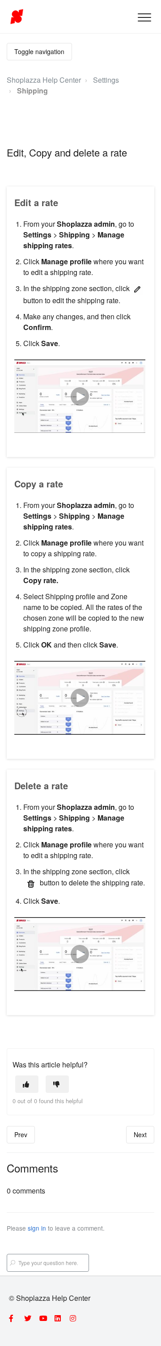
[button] (144, 17)
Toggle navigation (39, 51)
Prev (20, 1134)
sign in (37, 1227)
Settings (106, 80)
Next (140, 1134)
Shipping (32, 90)
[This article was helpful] (26, 1084)
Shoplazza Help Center (44, 80)
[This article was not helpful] (57, 1084)
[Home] (17, 16)
